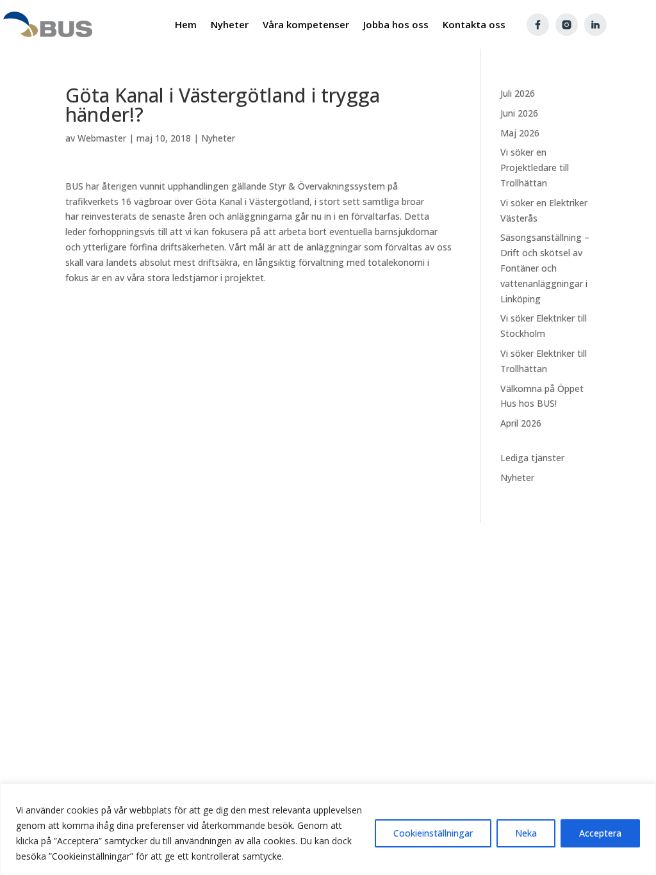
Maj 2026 (519, 133)
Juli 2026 (517, 93)
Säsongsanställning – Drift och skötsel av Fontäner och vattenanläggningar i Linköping (544, 267)
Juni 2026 (519, 113)
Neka (526, 833)
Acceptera (600, 833)
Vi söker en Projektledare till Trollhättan (534, 167)
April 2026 (520, 423)
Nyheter (218, 138)
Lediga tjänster (532, 458)
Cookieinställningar (433, 833)
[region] (328, 829)
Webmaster (102, 138)
